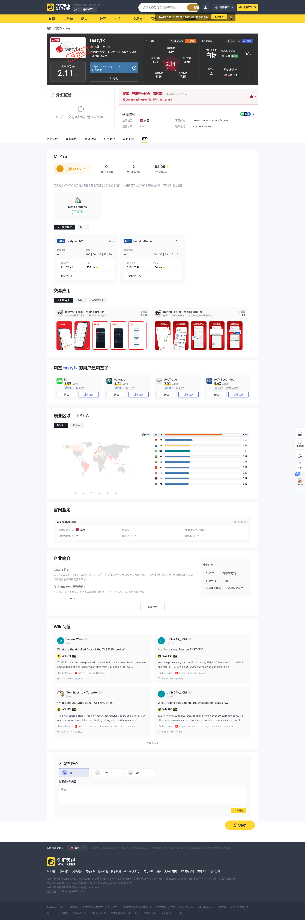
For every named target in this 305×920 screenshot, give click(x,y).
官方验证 (148, 871)
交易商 (58, 28)
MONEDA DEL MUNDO (124, 912)
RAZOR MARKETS (93, 907)
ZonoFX (112, 907)
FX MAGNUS (78, 912)
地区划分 (215, 871)
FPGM (178, 912)
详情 (66, 394)
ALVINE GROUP (239, 907)
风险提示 (77, 871)
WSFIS (50, 912)
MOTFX (74, 907)
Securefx (165, 912)
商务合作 (202, 871)
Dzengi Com (149, 912)
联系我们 (64, 871)
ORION (63, 912)
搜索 (197, 7)
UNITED (221, 907)
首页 (49, 28)
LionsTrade (186, 907)
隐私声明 (103, 871)
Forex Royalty (98, 912)
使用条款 (90, 871)
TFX (173, 907)
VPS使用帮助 (187, 871)
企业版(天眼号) (132, 871)
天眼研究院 (170, 871)
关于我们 (51, 871)
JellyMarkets (204, 907)
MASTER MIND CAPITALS (136, 907)
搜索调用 (116, 871)
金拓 (62, 907)
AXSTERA (161, 907)
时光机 (114, 78)
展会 (158, 871)
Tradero (51, 907)
